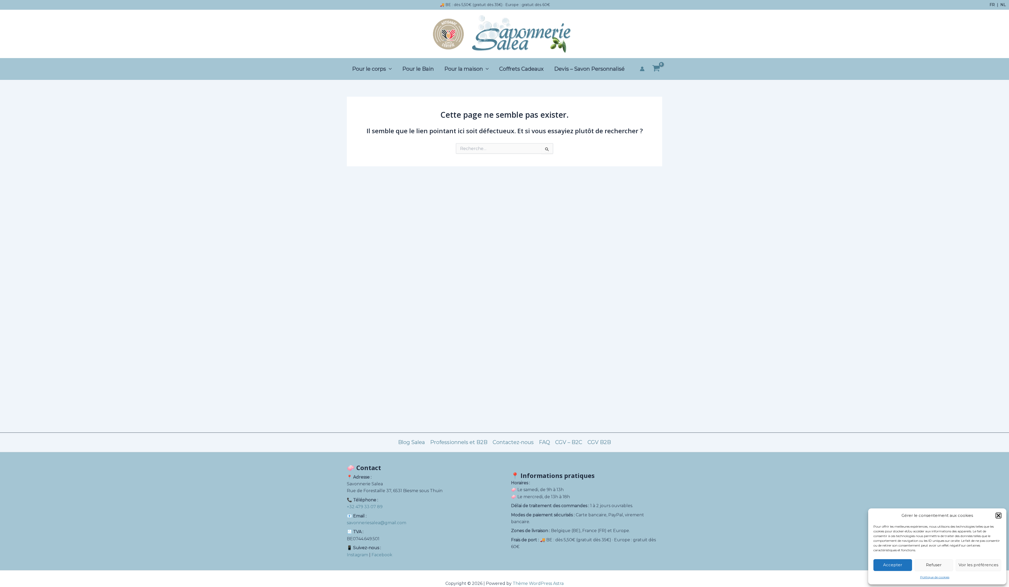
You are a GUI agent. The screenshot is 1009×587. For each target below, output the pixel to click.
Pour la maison (463, 69)
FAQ (544, 442)
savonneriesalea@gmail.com (376, 522)
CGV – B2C (568, 442)
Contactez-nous (513, 442)
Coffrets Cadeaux (521, 69)
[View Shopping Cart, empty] (656, 69)
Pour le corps (369, 69)
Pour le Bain (418, 69)
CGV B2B (599, 442)
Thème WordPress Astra (538, 583)
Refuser (933, 564)
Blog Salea (411, 442)
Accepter (892, 564)
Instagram (357, 554)
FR (992, 5)
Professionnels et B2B (458, 442)
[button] (998, 515)
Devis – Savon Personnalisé (589, 69)
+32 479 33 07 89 (365, 506)
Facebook (382, 554)
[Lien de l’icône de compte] (642, 68)
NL (1003, 5)
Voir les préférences (978, 564)
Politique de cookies (934, 577)
